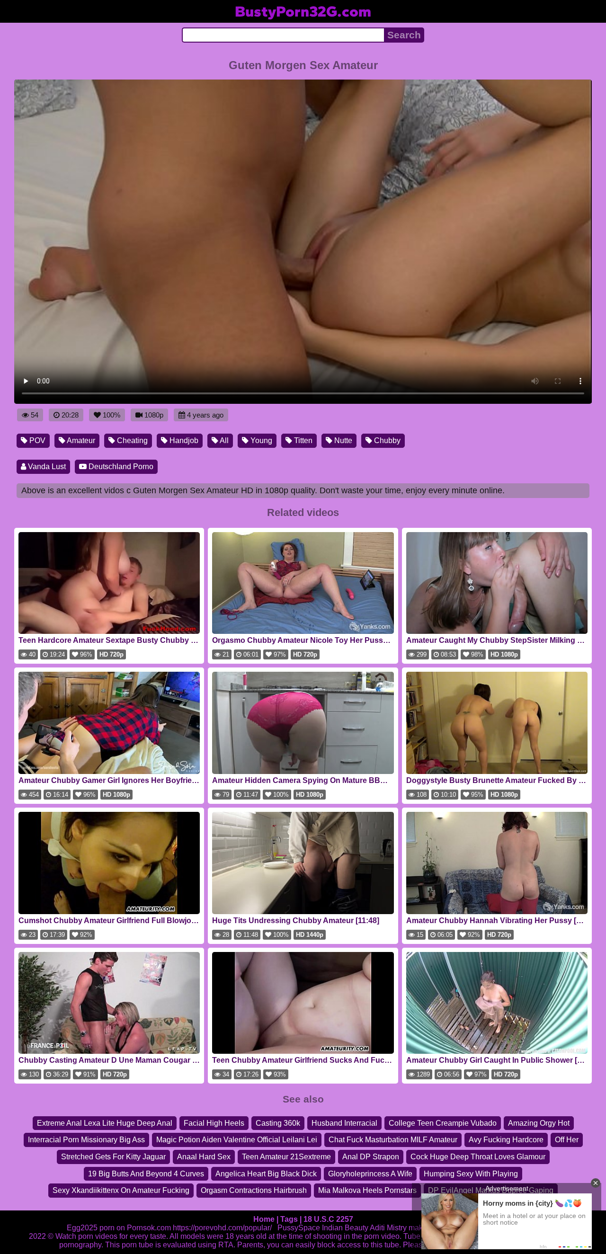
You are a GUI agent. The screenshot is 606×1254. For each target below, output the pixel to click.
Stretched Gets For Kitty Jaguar (113, 1157)
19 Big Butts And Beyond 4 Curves (146, 1174)
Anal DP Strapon (370, 1157)
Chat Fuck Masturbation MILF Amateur (393, 1140)
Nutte (342, 440)
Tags (289, 1219)
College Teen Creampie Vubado (443, 1123)
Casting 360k (278, 1123)
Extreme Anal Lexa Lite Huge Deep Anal (104, 1123)
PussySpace (298, 1228)
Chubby (386, 440)
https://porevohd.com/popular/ (222, 1228)
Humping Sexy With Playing (471, 1174)
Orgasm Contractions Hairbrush (254, 1190)
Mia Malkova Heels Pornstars (367, 1190)
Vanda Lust (46, 466)
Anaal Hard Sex (204, 1157)
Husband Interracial (344, 1123)
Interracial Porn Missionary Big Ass (86, 1140)
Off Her (567, 1140)
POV (36, 440)
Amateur (80, 440)
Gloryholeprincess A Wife (370, 1174)
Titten (302, 440)
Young (260, 440)
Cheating (131, 440)
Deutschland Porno (120, 466)
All (223, 440)
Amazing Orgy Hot (539, 1123)
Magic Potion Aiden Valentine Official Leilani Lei (236, 1140)
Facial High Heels (214, 1123)
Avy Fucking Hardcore (506, 1140)
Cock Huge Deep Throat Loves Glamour (477, 1157)
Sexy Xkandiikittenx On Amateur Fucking (121, 1190)
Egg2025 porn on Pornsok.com (119, 1228)
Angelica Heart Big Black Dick (266, 1174)
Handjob (183, 440)
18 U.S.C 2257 (328, 1219)
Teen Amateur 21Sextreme (286, 1157)
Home (264, 1219)
